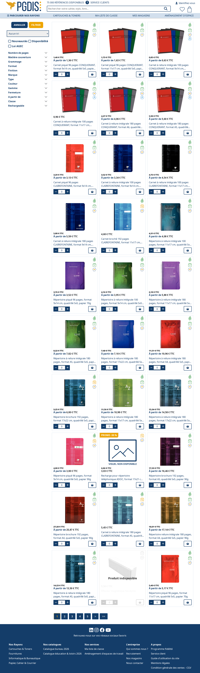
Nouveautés (20, 41)
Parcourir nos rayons (25, 15)
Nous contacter (134, 663)
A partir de (14, 97)
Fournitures (15, 653)
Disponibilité (40, 41)
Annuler (19, 25)
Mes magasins (141, 15)
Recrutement (133, 653)
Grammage (14, 61)
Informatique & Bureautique (24, 658)
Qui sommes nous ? (137, 649)
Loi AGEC (17, 46)
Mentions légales (160, 663)
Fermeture (14, 92)
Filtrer (36, 25)
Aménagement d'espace (179, 15)
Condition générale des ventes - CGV (171, 667)
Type (11, 79)
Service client (158, 653)
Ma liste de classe (106, 15)
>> (103, 616)
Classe (12, 101)
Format (12, 66)
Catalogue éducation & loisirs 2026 (62, 653)
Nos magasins (134, 658)
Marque (12, 74)
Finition (12, 70)
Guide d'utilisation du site (165, 658)
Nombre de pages (18, 52)
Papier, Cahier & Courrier (22, 663)
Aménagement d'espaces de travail (104, 653)
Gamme (12, 88)
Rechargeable (16, 105)
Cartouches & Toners (66, 15)
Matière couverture (19, 57)
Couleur (12, 83)
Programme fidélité (162, 649)
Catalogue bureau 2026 (56, 649)
